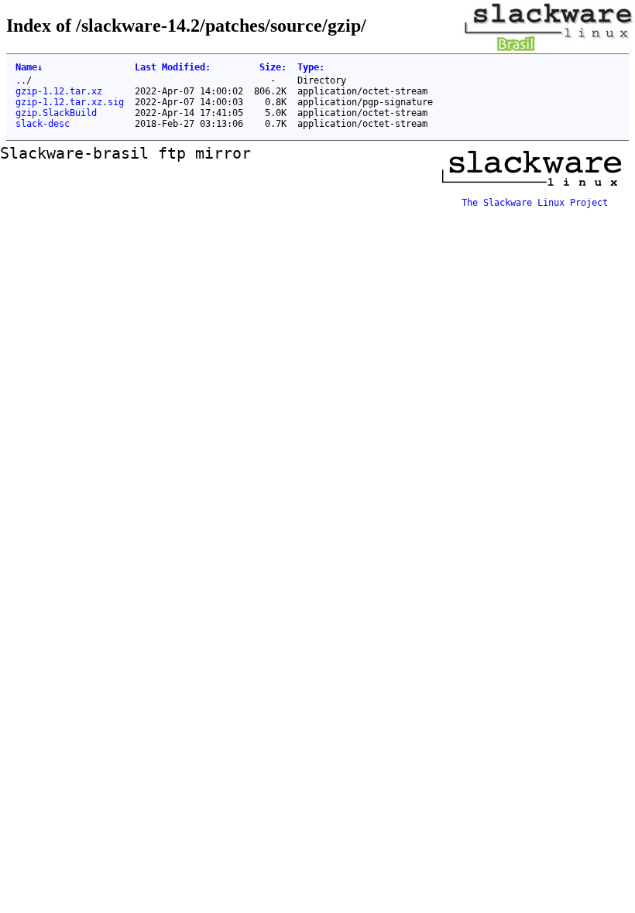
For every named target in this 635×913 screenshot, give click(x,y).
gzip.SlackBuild (56, 113)
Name (29, 67)
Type (310, 67)
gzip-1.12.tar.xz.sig (69, 102)
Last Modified (173, 67)
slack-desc (42, 123)
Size (273, 67)
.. (20, 80)
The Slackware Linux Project (535, 202)
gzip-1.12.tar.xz (58, 91)
